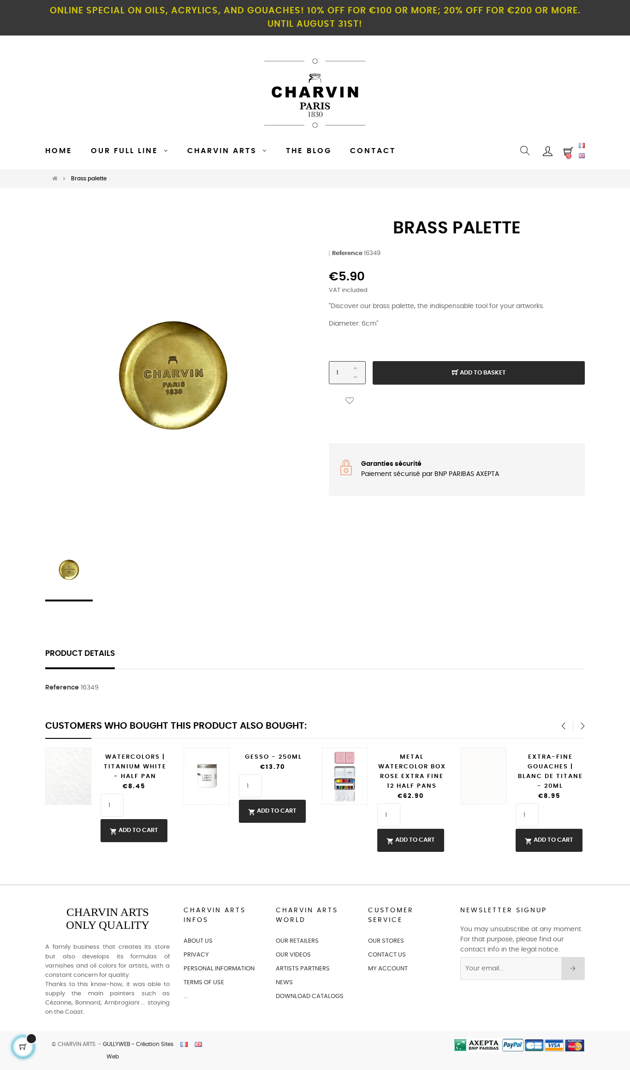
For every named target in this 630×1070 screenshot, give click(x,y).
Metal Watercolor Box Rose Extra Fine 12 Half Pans (412, 771)
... (186, 996)
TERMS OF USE (204, 983)
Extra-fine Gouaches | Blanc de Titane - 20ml (550, 771)
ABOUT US (198, 941)
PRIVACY (196, 955)
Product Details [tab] (80, 653)
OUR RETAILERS (297, 941)
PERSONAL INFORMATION (219, 969)
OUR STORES (386, 941)
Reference (347, 253)
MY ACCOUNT (388, 969)
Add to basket (482, 373)
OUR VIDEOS (293, 955)
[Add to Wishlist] (349, 400)
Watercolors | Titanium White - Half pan (135, 766)
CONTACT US (387, 955)
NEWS (284, 983)
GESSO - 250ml (273, 757)
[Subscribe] (573, 968)
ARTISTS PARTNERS (303, 969)
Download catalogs (310, 996)
